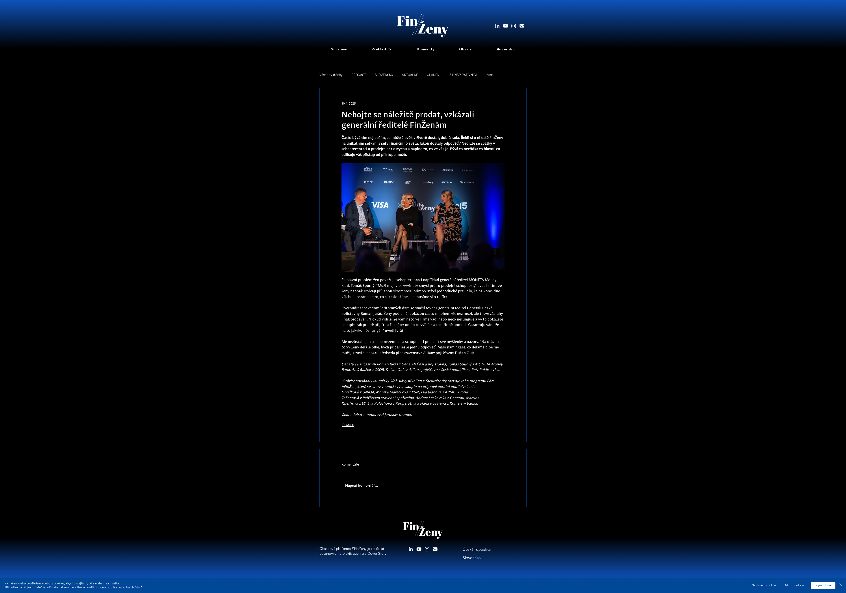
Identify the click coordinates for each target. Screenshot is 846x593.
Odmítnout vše (794, 585)
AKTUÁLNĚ (410, 75)
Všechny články (331, 75)
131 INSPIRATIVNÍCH (463, 75)
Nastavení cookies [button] (764, 585)
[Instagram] (514, 26)
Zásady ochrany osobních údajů (121, 587)
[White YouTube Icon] (505, 26)
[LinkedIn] (497, 26)
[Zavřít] (840, 585)
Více (490, 75)
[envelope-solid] (522, 26)
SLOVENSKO (384, 75)
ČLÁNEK (433, 75)
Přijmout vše (823, 585)
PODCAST (358, 75)
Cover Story (376, 553)
